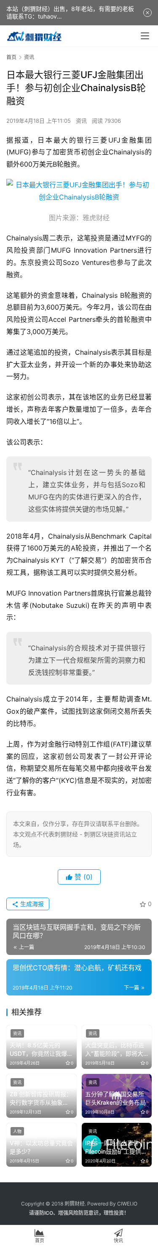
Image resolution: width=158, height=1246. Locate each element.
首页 (11, 57)
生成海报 (31, 903)
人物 (17, 1131)
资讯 (81, 120)
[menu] (145, 35)
